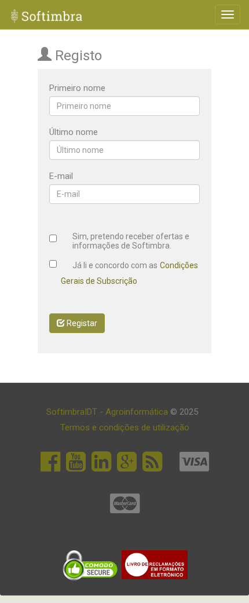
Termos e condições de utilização (124, 427)
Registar (81, 323)
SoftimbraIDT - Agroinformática (108, 412)
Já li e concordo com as (115, 265)
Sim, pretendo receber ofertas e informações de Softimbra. (130, 241)
